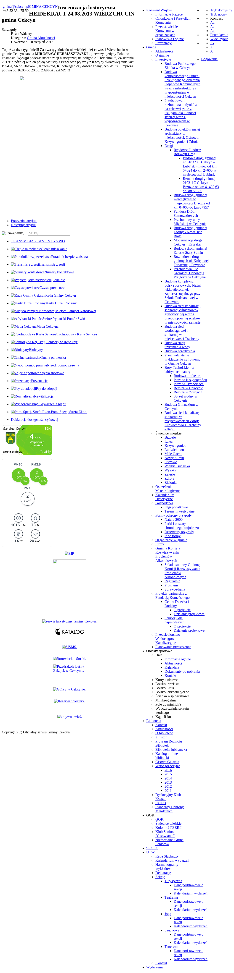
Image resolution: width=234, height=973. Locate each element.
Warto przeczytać (167, 766)
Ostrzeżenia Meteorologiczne (167, 489)
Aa (212, 22)
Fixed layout (219, 35)
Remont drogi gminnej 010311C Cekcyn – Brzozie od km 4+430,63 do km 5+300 (201, 185)
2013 (168, 782)
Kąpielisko (163, 717)
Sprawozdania (175, 589)
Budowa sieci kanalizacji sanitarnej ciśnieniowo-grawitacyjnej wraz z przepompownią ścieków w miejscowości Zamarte (183, 314)
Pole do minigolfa (168, 704)
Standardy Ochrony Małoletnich (169, 809)
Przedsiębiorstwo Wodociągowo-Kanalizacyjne (167, 639)
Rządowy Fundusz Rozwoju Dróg (187, 152)
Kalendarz (172, 667)
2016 (168, 770)
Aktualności (164, 51)
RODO (160, 803)
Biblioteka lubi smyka (171, 749)
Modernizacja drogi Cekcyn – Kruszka (188, 242)
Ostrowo (171, 462)
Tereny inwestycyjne (179, 511)
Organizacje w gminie (171, 540)
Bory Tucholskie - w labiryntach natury (179, 370)
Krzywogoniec (175, 445)
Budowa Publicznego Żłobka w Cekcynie (180, 66)
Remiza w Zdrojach (188, 392)
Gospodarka (164, 503)
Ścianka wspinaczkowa (172, 696)
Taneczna (171, 947)
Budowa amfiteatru (187, 376)
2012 (168, 786)
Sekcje (160, 877)
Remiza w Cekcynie (188, 388)
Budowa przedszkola (180, 351)
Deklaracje (163, 873)
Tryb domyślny (221, 10)
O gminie (162, 55)
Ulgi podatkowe (176, 507)
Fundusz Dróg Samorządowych (186, 213)
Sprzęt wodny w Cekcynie (185, 398)
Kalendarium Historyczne (164, 497)
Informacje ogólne (178, 659)
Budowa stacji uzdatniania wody (177, 345)
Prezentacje (163, 43)
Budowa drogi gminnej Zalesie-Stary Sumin (190, 250)
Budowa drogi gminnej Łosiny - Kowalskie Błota (190, 232)
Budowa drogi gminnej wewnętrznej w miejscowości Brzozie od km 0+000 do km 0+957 (192, 201)
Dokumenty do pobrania (182, 671)
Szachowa (172, 930)
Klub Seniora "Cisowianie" (165, 834)
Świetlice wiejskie (168, 433)
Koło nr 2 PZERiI (168, 827)
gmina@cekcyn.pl (16, 6)
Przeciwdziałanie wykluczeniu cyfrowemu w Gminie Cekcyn (182, 359)
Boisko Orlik (164, 688)
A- (212, 43)
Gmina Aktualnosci (41, 38)
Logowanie (209, 59)
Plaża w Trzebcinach (189, 384)
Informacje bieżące (169, 14)
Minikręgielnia (165, 700)
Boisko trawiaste (167, 684)
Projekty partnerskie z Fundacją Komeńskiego (172, 595)
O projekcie (182, 610)
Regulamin (172, 581)
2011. (169, 791)
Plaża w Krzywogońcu (190, 380)
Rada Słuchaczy (167, 856)
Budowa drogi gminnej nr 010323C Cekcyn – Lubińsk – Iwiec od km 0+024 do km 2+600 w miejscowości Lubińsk (199, 166)
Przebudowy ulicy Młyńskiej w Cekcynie (190, 222)
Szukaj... (21, 233)
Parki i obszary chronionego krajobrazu (182, 526)
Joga (168, 914)
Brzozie (170, 437)
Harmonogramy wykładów (166, 867)
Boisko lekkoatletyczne (172, 692)
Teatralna (171, 897)
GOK (159, 819)
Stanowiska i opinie (169, 39)
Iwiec (169, 441)
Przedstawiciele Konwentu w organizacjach (166, 31)
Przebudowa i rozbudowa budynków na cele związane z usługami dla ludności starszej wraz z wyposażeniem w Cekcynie (181, 113)
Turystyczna (173, 881)
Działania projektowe (189, 614)
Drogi (169, 146)
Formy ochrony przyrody (173, 515)
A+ (212, 51)
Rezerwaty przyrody (179, 532)
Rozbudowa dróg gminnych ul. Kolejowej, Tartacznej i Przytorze (192, 261)
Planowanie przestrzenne (173, 647)
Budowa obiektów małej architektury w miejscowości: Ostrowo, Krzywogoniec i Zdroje (182, 135)
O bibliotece (164, 733)
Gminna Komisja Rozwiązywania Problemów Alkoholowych (167, 554)
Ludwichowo (174, 450)
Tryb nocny (218, 14)
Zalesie (170, 474)
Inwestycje (163, 59)
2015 (168, 774)
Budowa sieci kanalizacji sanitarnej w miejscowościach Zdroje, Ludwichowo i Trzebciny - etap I (183, 421)
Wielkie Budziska (177, 466)
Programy (172, 585)
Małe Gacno (173, 454)
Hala (158, 655)
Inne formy (173, 536)
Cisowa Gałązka (167, 762)
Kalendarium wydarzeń (172, 860)
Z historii (161, 737)
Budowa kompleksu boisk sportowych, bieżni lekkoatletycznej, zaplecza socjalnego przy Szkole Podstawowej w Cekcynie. (183, 291)
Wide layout (219, 39)
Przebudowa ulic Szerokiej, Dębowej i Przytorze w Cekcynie (190, 273)
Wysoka (170, 470)
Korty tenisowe (166, 680)
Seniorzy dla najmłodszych (174, 620)
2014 (168, 778)
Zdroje (169, 478)
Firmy (159, 544)
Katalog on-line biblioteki (166, 756)
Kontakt (170, 675)
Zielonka (171, 482)
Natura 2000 (174, 519)
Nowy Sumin (174, 458)
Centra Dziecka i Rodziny (177, 604)
